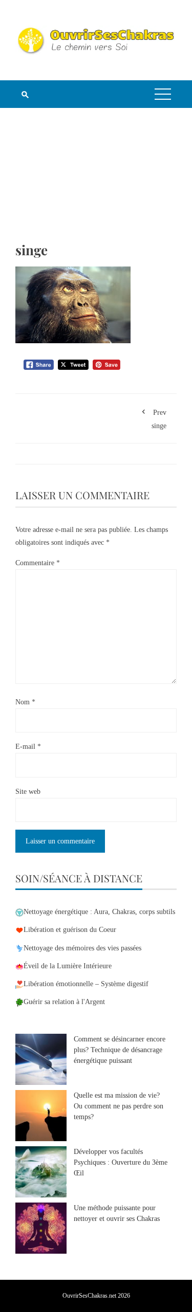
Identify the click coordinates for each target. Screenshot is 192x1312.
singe (159, 419)
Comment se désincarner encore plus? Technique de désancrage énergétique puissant (119, 1049)
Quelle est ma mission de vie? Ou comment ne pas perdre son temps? (118, 1106)
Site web (27, 791)
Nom (25, 702)
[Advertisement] (96, 182)
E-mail (28, 746)
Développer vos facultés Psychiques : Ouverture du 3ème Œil (120, 1162)
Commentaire (37, 563)
